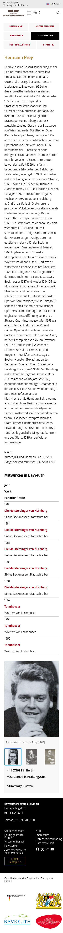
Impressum (42, 835)
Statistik (48, 45)
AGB (38, 831)
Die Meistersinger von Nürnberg (25, 511)
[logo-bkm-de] (15, 898)
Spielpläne (15, 27)
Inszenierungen (44, 27)
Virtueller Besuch (14, 842)
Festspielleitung (19, 45)
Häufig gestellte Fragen (17, 5)
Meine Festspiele (11, 3)
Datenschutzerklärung (49, 839)
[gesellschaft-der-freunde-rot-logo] (49, 921)
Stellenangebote (14, 831)
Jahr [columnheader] (7, 485)
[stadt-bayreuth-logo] (17, 919)
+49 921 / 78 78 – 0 (24, 820)
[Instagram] (47, 849)
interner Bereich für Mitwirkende (15, 851)
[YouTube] (52, 849)
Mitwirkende (45, 36)
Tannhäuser (12, 606)
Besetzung (16, 36)
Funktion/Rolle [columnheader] (14, 498)
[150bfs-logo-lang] (14, 13)
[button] (33, 13)
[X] (42, 849)
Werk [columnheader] (7, 491)
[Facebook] (37, 849)
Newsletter (11, 846)
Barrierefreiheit (45, 843)
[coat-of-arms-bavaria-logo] (49, 901)
